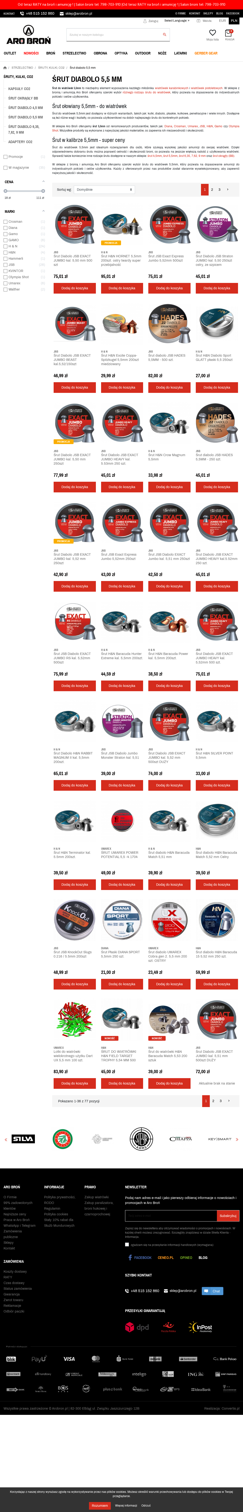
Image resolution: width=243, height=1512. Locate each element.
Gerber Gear (206, 53)
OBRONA (100, 53)
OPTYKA (121, 53)
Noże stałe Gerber (21, 65)
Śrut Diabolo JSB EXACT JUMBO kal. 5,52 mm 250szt (72, 559)
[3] (62, 271)
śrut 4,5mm (155, 156)
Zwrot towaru (13, 1299)
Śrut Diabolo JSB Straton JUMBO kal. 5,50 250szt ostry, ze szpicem (214, 260)
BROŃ (50, 53)
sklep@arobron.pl (78, 13)
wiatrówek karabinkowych (171, 88)
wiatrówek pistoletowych (207, 88)
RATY (8, 1276)
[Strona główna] (5, 66)
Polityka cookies (56, 1213)
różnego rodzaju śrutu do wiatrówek (146, 92)
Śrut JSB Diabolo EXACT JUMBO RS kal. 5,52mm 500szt (72, 658)
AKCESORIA (174, 65)
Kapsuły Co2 (19, 88)
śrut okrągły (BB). (224, 156)
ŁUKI (169, 65)
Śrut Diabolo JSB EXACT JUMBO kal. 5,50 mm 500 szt (73, 260)
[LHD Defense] (23, 1139)
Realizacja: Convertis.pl (221, 1407)
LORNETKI (12, 65)
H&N (210, 126)
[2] (58, 271)
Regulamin (52, 1207)
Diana (168, 126)
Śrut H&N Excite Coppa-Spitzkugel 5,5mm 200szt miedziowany (120, 360)
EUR (222, 21)
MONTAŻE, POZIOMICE (102, 65)
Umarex (193, 126)
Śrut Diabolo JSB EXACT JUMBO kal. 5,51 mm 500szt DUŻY (214, 1056)
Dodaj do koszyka (74, 288)
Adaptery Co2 (20, 141)
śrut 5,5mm (170, 156)
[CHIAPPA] (102, 1139)
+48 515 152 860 (40, 13)
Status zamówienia (18, 1287)
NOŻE (162, 53)
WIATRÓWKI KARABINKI (23, 65)
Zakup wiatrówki (96, 1196)
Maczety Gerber (179, 65)
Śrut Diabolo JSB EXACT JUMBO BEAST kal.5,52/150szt (72, 360)
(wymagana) (172, 1243)
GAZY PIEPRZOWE (19, 65)
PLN (234, 21)
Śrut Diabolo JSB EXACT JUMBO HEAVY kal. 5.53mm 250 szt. (119, 459)
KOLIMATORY (175, 65)
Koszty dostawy (15, 1270)
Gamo (218, 126)
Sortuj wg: (64, 189)
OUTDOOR (142, 53)
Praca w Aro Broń (17, 1219)
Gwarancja (12, 1293)
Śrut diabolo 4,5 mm (25, 107)
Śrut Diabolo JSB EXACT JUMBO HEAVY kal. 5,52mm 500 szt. (214, 658)
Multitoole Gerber (102, 65)
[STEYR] (62, 1139)
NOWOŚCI (31, 53)
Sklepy (208, 13)
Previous (6, 1139)
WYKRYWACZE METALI (22, 65)
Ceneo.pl (166, 1256)
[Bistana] (220, 1139)
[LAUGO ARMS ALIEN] (181, 1139)
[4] (65, 271)
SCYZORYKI (94, 65)
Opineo (186, 1256)
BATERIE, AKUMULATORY (104, 65)
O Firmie (180, 13)
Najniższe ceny (15, 1213)
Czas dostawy (14, 1282)
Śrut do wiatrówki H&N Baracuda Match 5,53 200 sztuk (167, 1056)
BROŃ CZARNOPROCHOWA (105, 65)
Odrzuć (146, 1505)
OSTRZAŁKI (174, 65)
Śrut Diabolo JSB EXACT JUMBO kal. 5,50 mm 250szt (72, 459)
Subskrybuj (228, 1215)
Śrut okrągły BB (23, 98)
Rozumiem (100, 1505)
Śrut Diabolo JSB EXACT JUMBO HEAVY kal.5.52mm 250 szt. (217, 559)
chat (212, 1290)
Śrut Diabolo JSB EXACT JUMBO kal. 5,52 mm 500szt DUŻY (167, 758)
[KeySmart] (141, 1139)
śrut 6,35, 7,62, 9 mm (192, 156)
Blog (219, 13)
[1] (55, 271)
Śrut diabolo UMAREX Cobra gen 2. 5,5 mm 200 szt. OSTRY (167, 956)
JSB (202, 126)
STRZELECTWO (74, 53)
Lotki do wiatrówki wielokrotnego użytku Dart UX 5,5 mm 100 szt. (73, 1056)
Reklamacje (12, 1304)
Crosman (180, 126)
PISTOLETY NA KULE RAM (105, 65)
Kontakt (9, 14)
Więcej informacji (126, 1505)
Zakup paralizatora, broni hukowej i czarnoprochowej (99, 1207)
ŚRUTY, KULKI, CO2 (100, 65)
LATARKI (180, 53)
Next (237, 1139)
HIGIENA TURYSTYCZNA (103, 65)
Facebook (232, 13)
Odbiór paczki (14, 1310)
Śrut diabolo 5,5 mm (25, 117)
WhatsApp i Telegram (20, 1224)
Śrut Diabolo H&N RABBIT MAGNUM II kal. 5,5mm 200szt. (73, 758)
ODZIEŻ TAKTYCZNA (180, 65)
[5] (69, 271)
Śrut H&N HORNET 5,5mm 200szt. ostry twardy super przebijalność (121, 260)
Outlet (10, 53)
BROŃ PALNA (15, 65)
